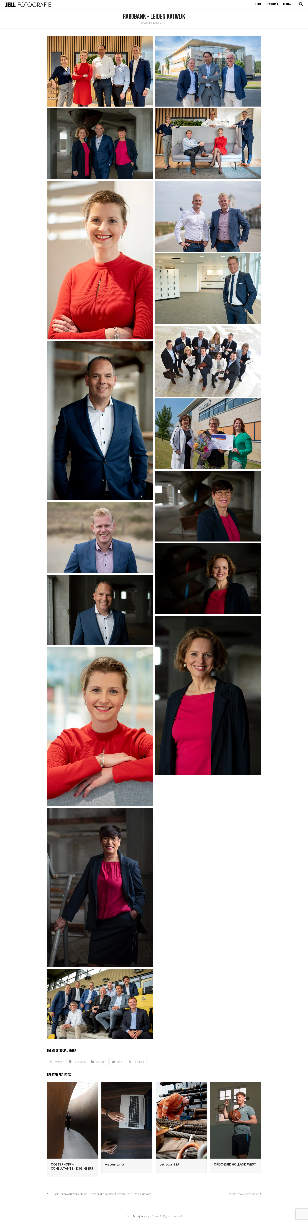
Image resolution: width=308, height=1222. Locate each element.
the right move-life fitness (242, 1194)
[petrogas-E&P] (181, 1120)
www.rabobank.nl (154, 23)
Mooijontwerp (141, 1216)
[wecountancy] (126, 1120)
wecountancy (115, 1164)
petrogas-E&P (170, 1164)
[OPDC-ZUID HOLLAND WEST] (235, 1120)
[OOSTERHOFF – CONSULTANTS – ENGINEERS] (72, 1120)
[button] (56, 1061)
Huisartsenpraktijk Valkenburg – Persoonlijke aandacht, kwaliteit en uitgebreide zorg (99, 1194)
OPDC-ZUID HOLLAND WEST (235, 1164)
